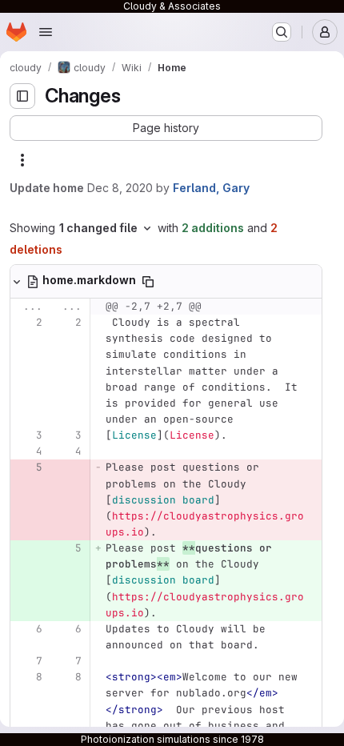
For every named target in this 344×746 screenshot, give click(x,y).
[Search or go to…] (281, 32)
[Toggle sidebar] (22, 96)
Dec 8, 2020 (120, 188)
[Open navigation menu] (45, 32)
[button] (166, 128)
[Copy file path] (148, 281)
